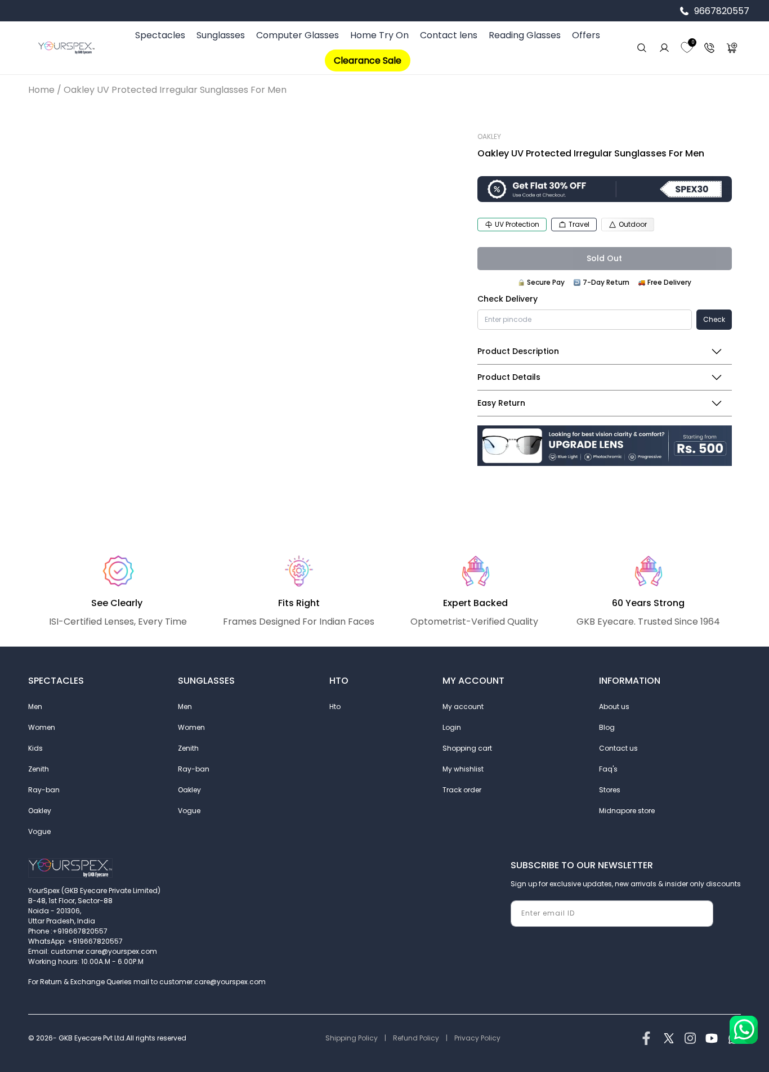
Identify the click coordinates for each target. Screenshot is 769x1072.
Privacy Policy (477, 1038)
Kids (35, 748)
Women (41, 727)
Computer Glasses (297, 35)
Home (41, 89)
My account (463, 706)
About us (614, 706)
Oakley (39, 810)
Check (714, 319)
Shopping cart (467, 748)
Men (35, 706)
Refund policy (416, 1038)
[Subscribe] (700, 913)
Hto (335, 706)
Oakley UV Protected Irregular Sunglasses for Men (175, 89)
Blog (607, 727)
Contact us (618, 748)
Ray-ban (44, 790)
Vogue (39, 831)
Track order (461, 790)
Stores (609, 790)
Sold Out (604, 258)
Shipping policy (351, 1038)
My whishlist (463, 769)
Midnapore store (627, 810)
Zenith (38, 769)
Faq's (608, 769)
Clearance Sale (367, 60)
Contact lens (448, 35)
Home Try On (379, 35)
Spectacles (160, 35)
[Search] (641, 47)
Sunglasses (220, 35)
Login (451, 727)
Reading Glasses (525, 35)
